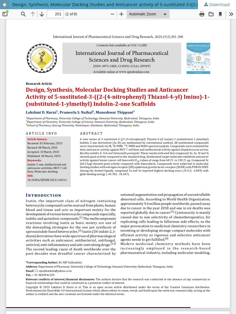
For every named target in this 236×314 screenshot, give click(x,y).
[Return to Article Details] (4, 4)
